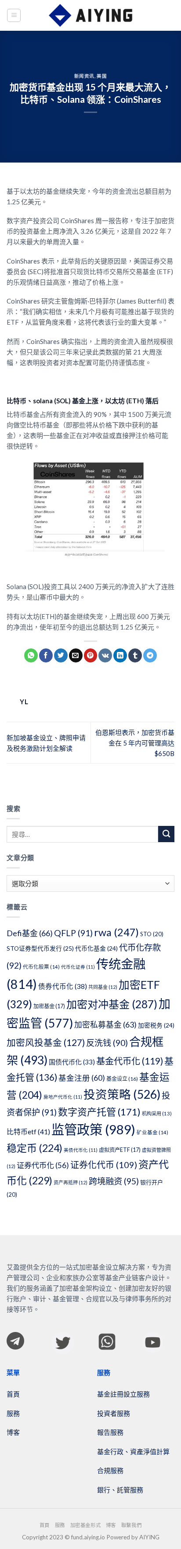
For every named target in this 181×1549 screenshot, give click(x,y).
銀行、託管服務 (120, 1490)
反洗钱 (107, 1043)
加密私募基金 (105, 1024)
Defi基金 (30, 933)
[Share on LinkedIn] (120, 655)
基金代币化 (129, 1061)
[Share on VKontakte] (105, 655)
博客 (13, 1432)
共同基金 (102, 987)
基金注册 (81, 1077)
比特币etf (28, 1131)
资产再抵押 (70, 1182)
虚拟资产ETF (120, 1150)
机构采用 (157, 1113)
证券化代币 (103, 1164)
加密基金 (49, 1006)
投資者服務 (113, 1413)
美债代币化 (81, 1150)
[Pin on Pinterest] (91, 655)
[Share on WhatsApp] (31, 655)
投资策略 (121, 1094)
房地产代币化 (62, 1097)
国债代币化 (72, 1062)
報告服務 (110, 1432)
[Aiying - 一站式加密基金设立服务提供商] (90, 15)
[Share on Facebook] (46, 655)
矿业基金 (152, 1132)
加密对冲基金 (111, 1004)
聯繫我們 (131, 1525)
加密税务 (156, 1025)
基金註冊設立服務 (123, 1394)
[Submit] (166, 834)
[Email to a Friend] (76, 655)
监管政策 (93, 1129)
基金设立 (122, 1078)
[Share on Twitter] (61, 655)
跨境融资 (114, 1181)
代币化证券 (78, 967)
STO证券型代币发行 (40, 948)
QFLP (73, 933)
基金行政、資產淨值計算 (133, 1451)
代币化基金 (96, 948)
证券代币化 (43, 1165)
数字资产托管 (99, 1112)
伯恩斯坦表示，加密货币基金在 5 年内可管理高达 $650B (134, 742)
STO (151, 933)
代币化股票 (41, 967)
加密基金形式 (85, 1525)
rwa (116, 932)
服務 (13, 1413)
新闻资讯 (84, 76)
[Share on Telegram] (150, 655)
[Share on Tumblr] (135, 655)
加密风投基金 (46, 1042)
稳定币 (34, 1148)
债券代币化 (62, 986)
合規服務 (110, 1470)
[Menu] (14, 15)
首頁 (13, 1394)
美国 (102, 76)
